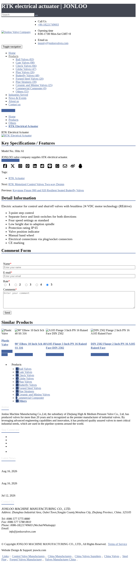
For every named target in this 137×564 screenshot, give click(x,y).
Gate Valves (25, 372)
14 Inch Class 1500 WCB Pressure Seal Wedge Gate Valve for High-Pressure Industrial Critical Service (59, 465)
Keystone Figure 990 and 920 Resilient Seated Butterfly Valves (48, 190)
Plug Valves (25, 381)
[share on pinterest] (27, 167)
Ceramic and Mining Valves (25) (34, 85)
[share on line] (50, 167)
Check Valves (26, 375)
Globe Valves (26, 378)
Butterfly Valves (28, 384)
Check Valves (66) (26, 65)
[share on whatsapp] (57, 167)
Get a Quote (8, 110)
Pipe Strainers (26, 391)
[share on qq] (80, 167)
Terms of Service (117, 544)
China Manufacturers (60, 556)
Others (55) (22, 91)
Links (5, 556)
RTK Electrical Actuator (23, 126)
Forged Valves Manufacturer (26, 559)
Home (12, 116)
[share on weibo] (73, 167)
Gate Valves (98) (25, 62)
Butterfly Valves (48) (27, 75)
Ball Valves (25, 368)
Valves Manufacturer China (60, 559)
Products (13, 119)
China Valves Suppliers (88, 556)
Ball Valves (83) (25, 59)
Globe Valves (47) (26, 69)
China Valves (111, 556)
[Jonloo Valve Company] (16, 32)
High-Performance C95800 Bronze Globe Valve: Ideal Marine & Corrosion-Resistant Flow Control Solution (62, 489)
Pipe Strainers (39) (26, 81)
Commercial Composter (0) (31, 88)
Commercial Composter (30, 397)
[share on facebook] (5, 167)
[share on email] (65, 167)
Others (12, 123)
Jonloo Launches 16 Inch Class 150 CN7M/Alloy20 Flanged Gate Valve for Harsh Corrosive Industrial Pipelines (65, 477)
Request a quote (10, 160)
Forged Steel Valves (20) (30, 78)
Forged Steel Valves (30, 388)
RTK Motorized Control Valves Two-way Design (36, 184)
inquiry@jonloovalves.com (53, 43)
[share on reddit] (42, 167)
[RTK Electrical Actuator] (68, 135)
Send (7, 312)
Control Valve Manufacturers (28, 556)
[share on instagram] (20, 167)
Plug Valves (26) (25, 72)
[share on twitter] (13, 167)
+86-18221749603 (48, 24)
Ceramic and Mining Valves (34, 394)
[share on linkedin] (35, 167)
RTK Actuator (17, 178)
